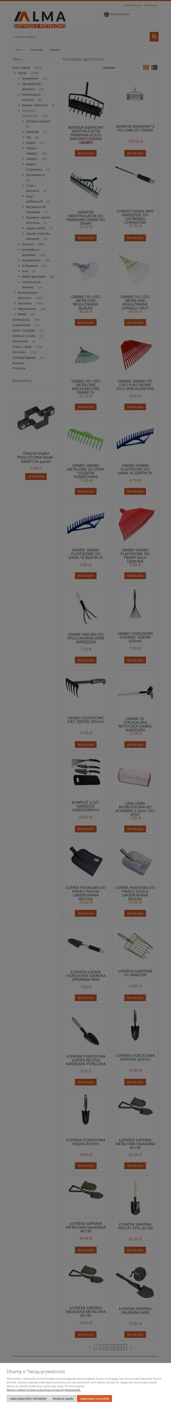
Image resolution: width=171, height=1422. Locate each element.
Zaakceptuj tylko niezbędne (28, 1398)
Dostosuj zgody (63, 1398)
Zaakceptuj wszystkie (94, 1398)
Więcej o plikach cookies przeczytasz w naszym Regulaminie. (44, 1390)
